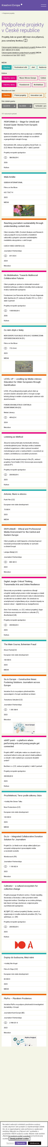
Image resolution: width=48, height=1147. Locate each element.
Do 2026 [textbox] (22, 106)
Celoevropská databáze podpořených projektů (18, 47)
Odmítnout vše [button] (34, 1143)
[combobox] (9, 106)
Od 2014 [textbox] (6, 106)
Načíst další (26, 1052)
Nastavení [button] (10, 1143)
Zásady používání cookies (19, 1139)
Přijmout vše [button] (21, 1143)
